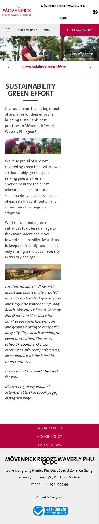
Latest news (49, 445)
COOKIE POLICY (49, 436)
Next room (91, 67)
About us (7, 30)
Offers (48, 30)
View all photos (81, 53)
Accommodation (27, 30)
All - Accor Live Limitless (49, 453)
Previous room (8, 67)
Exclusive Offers (37, 371)
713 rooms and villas (32, 344)
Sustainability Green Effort (44, 67)
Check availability (79, 30)
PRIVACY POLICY (49, 428)
